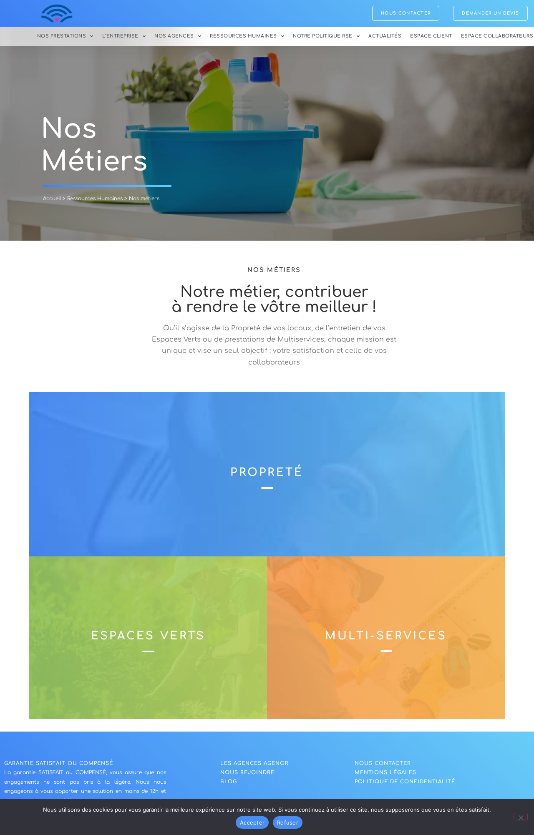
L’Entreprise (120, 36)
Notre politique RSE (323, 36)
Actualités (384, 36)
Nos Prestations (61, 36)
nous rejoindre (247, 772)
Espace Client (431, 36)
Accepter (252, 822)
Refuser (287, 822)
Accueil (52, 198)
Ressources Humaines (243, 36)
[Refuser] (521, 816)
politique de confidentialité (405, 782)
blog (228, 782)
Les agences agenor (254, 763)
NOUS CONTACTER (383, 763)
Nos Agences (174, 36)
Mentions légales (385, 772)
